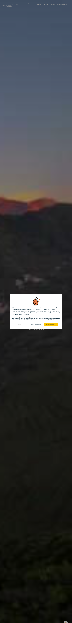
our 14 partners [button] (28, 307)
